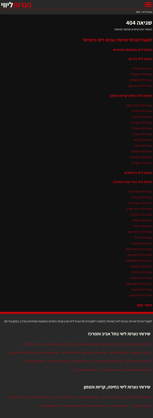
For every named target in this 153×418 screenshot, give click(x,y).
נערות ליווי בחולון (142, 220)
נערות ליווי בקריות (142, 163)
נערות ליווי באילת (142, 68)
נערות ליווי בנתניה (142, 243)
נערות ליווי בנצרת (142, 134)
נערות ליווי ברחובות (141, 266)
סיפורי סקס (144, 305)
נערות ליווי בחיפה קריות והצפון (131, 95)
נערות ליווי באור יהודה (139, 191)
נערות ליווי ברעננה (141, 289)
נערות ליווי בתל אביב (140, 295)
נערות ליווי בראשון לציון (139, 261)
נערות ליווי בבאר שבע (140, 86)
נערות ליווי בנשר (143, 140)
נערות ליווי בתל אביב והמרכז (132, 182)
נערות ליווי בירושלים (138, 172)
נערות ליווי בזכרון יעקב (139, 105)
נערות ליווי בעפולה (141, 151)
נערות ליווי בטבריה (141, 123)
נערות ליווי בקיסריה (141, 157)
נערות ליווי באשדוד (141, 74)
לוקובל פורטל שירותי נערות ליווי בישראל (117, 40)
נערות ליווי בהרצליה (140, 215)
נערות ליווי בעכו (143, 146)
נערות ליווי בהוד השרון (139, 209)
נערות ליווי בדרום (140, 59)
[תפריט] (148, 4)
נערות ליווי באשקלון (141, 80)
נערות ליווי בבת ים (142, 197)
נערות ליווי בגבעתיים (140, 203)
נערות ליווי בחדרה (142, 111)
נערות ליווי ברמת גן (141, 278)
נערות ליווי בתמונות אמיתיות (132, 49)
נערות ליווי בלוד (143, 238)
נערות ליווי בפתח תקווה (139, 249)
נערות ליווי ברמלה (142, 272)
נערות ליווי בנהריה (141, 128)
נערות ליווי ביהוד (142, 226)
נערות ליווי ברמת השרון (139, 284)
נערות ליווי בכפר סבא (140, 232)
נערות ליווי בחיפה (142, 117)
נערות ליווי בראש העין (140, 255)
